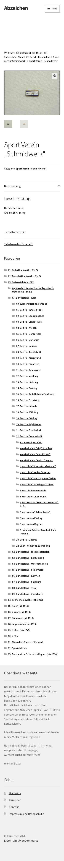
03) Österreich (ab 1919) (29, 52)
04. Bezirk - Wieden (26, 327)
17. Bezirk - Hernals (26, 406)
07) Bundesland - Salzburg (26, 581)
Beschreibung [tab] (12, 186)
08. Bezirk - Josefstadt (28, 352)
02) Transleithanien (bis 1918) (24, 276)
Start (11, 52)
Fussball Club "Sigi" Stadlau (36, 448)
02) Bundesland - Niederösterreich (31, 551)
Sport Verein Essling (31, 518)
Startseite (15, 793)
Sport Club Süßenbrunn (33, 496)
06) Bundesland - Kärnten (26, 575)
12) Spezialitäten (17, 648)
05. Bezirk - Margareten (28, 333)
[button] (54, 76)
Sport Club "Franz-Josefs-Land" (38, 466)
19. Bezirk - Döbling (26, 418)
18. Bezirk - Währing (27, 412)
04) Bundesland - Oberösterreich (30, 563)
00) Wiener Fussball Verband (31, 303)
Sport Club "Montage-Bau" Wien (38, 478)
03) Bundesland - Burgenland (28, 557)
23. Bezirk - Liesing (26, 539)
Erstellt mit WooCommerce (21, 840)
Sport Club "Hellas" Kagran (35, 472)
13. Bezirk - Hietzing (27, 382)
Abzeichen (16, 8)
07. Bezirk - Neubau (26, 346)
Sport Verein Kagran (31, 524)
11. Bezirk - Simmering (28, 370)
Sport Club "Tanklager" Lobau (37, 484)
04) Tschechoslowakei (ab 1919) (25, 599)
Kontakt (14, 807)
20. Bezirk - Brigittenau (28, 424)
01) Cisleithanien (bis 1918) (23, 270)
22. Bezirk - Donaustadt (38, 57)
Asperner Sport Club (31, 442)
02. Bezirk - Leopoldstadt (30, 315)
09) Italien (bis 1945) (19, 630)
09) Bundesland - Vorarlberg (27, 594)
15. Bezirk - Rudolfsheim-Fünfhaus (35, 394)
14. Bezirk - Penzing (27, 388)
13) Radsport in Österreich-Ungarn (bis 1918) (32, 654)
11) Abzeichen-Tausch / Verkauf (25, 642)
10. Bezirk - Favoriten (27, 364)
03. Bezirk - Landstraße (29, 321)
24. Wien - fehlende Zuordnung (33, 545)
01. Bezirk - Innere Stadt (29, 309)
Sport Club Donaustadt (33, 490)
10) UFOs (13, 636)
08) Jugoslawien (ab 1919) (22, 624)
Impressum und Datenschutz (26, 814)
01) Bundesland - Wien (24, 297)
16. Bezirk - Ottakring (28, 400)
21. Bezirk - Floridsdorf (28, 430)
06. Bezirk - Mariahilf (27, 339)
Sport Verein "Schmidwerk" (31, 168)
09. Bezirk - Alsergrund (28, 357)
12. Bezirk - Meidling (27, 376)
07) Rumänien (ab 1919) (21, 618)
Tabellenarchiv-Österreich (18, 244)
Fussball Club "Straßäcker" (35, 454)
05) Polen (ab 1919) (18, 605)
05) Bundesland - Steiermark (27, 569)
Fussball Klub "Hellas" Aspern (36, 460)
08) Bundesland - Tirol (24, 587)
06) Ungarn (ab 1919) (19, 612)
